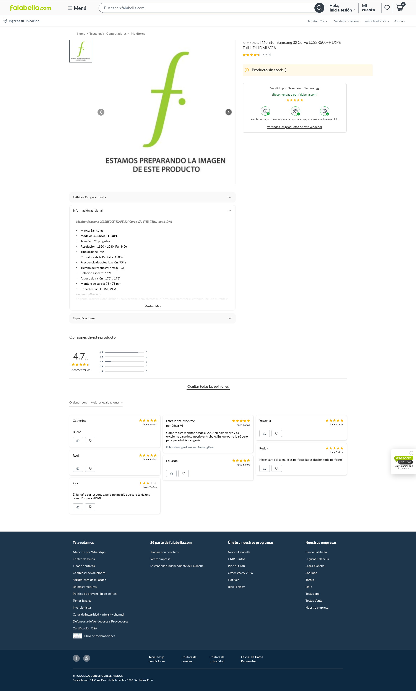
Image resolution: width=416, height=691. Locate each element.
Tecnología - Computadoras (108, 33)
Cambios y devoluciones (89, 573)
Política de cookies (189, 659)
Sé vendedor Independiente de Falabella (176, 566)
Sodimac (311, 573)
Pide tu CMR (236, 566)
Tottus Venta (314, 600)
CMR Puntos (236, 559)
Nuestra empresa (317, 607)
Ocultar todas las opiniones (208, 386)
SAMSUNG (251, 42)
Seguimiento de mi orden (89, 580)
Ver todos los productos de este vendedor (294, 126)
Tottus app (313, 593)
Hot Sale (233, 580)
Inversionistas (82, 607)
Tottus (310, 580)
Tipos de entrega (84, 566)
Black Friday (236, 586)
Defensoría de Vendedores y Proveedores (100, 621)
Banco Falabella (316, 552)
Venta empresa (160, 559)
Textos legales (82, 600)
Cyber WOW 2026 (240, 573)
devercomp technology (303, 88)
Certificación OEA (85, 628)
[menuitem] (314, 20)
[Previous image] (101, 112)
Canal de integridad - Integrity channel (98, 614)
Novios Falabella (239, 552)
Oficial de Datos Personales (252, 659)
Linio (309, 586)
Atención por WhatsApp (89, 552)
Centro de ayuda (84, 559)
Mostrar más (153, 306)
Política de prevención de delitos (95, 593)
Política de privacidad (217, 659)
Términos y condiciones (157, 659)
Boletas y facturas (85, 586)
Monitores (138, 33)
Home (81, 33)
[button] (211, 7)
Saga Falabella (315, 566)
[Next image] (228, 112)
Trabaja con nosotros (164, 552)
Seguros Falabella (317, 559)
